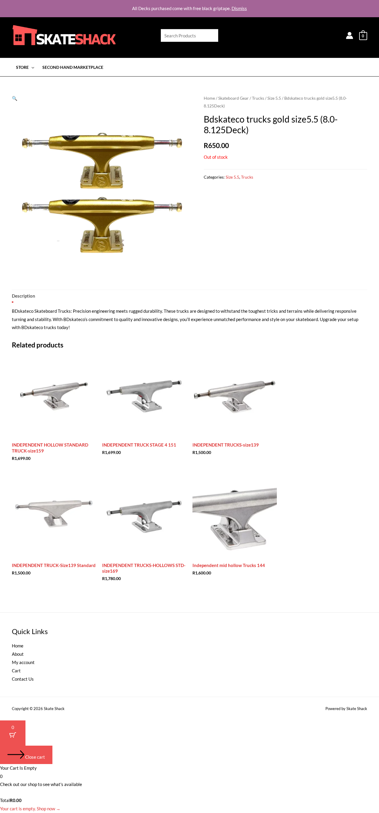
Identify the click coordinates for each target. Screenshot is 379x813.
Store (22, 67)
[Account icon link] (349, 35)
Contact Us (23, 679)
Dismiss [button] (239, 8)
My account (23, 662)
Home (209, 98)
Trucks (258, 98)
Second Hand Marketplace (72, 67)
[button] (14, 98)
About (18, 654)
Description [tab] (23, 295)
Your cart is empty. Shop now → (30, 808)
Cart (16, 670)
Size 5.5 (274, 98)
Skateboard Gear (233, 98)
